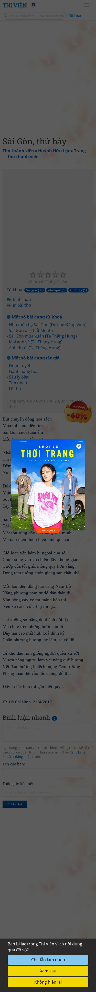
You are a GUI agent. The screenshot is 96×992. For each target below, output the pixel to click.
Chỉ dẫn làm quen (48, 959)
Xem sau (48, 971)
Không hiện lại (48, 982)
